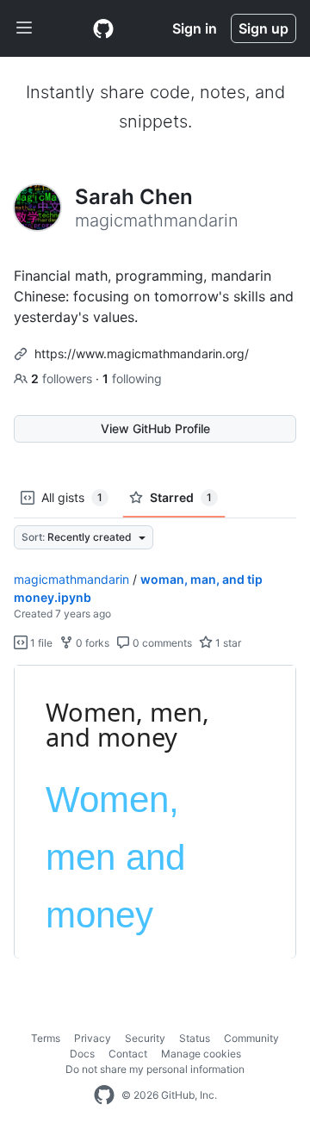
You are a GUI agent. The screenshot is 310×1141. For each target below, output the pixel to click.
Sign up (263, 28)
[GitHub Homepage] (104, 1095)
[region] (155, 812)
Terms (45, 1038)
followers (63, 378)
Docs (82, 1053)
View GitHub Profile (155, 428)
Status (194, 1038)
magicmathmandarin (71, 579)
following (132, 378)
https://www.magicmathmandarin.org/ (141, 353)
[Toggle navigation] (24, 28)
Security (145, 1038)
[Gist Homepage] (103, 28)
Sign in (194, 28)
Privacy (92, 1038)
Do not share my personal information (155, 1069)
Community (251, 1038)
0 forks (91, 642)
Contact (127, 1053)
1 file (40, 642)
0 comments (161, 642)
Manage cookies (201, 1053)
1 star (227, 642)
